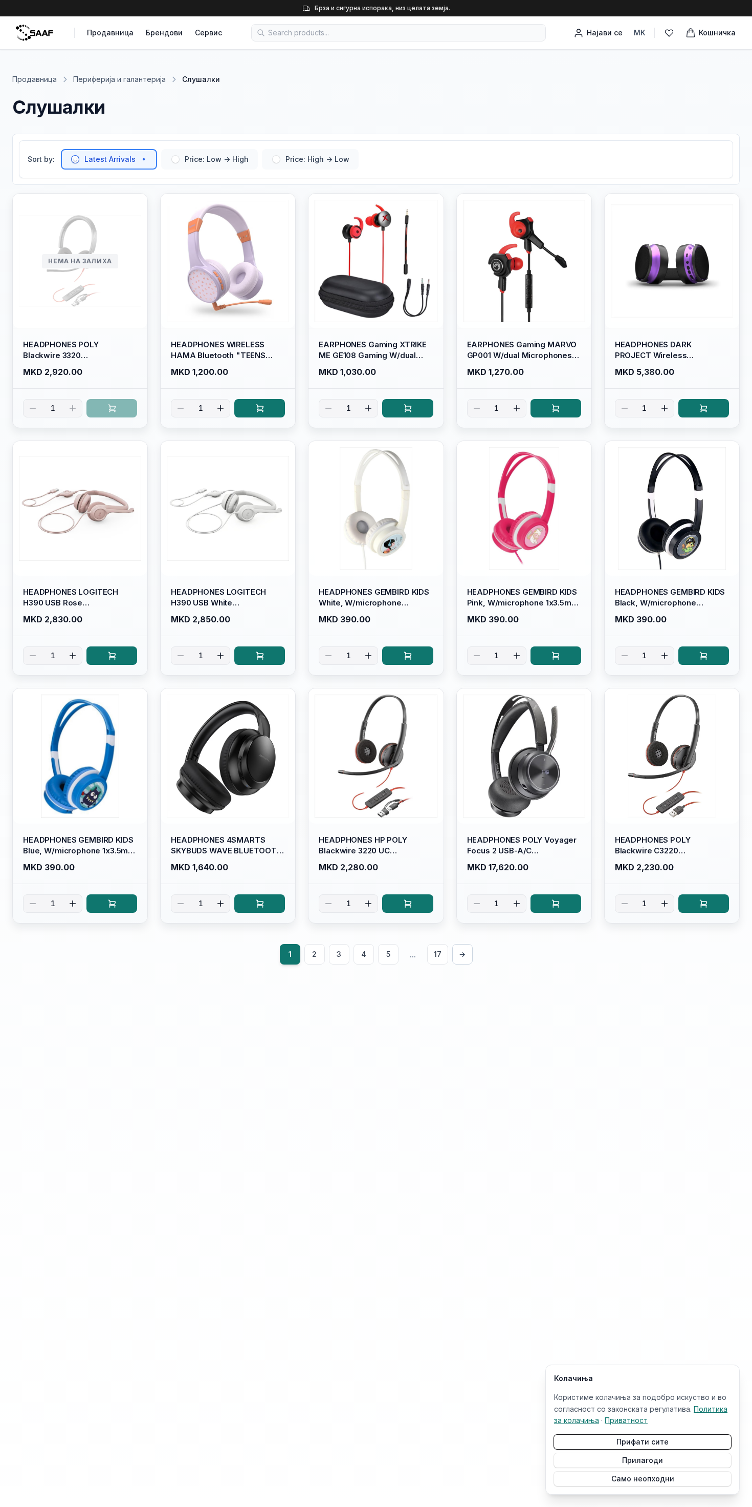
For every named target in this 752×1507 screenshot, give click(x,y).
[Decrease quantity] (33, 408)
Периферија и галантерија (119, 79)
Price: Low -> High (217, 159)
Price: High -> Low (317, 159)
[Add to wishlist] (135, 206)
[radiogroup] (210, 159)
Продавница (110, 32)
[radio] (75, 159)
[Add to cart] (111, 408)
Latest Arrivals (110, 159)
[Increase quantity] (72, 408)
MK (639, 32)
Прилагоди (642, 1460)
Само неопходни (642, 1478)
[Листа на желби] (669, 33)
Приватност (626, 1420)
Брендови (164, 32)
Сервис (208, 32)
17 (437, 954)
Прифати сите (642, 1441)
